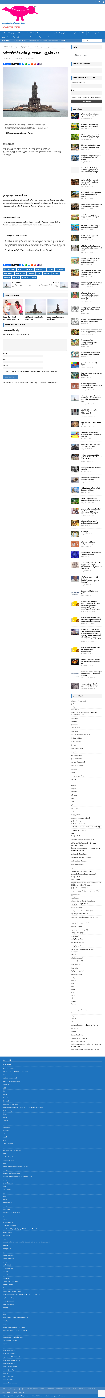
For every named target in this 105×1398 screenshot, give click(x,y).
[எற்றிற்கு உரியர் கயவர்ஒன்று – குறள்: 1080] (35, 307)
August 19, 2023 (86, 482)
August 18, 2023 (86, 503)
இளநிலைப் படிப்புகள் (77, 821)
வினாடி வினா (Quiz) (77, 1035)
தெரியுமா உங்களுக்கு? (93, 33)
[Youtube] (103, 2)
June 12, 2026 (85, 240)
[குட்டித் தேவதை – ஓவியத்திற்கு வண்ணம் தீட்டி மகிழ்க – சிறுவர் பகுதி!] (75, 309)
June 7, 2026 (85, 264)
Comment (6, 338)
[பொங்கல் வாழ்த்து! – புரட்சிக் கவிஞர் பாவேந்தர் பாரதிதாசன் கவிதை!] (75, 285)
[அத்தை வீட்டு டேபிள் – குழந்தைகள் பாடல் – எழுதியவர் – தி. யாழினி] (75, 206)
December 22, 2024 (87, 416)
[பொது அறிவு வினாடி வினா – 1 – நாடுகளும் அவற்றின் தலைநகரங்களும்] (75, 649)
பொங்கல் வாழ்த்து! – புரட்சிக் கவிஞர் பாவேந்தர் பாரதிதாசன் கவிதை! (91, 283)
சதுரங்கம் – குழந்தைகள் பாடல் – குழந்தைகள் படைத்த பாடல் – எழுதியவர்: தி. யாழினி (90, 260)
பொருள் (34, 277)
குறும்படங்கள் (75, 808)
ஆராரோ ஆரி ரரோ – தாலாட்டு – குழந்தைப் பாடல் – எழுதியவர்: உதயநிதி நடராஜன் (90, 182)
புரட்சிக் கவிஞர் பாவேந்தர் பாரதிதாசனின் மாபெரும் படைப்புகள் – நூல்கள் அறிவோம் (91, 385)
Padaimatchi (40, 269)
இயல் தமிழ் (11, 33)
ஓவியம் (73, 805)
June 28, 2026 (85, 186)
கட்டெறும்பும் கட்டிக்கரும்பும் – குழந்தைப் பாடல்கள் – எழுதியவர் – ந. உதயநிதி (91, 434)
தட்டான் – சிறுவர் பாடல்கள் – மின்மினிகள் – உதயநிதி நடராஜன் (90, 499)
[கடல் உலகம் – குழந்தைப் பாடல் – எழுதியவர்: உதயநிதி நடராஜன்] (75, 227)
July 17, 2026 (85, 149)
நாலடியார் (73, 752)
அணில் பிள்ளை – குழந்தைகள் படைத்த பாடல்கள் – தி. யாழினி (90, 216)
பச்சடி (72, 1007)
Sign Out (81, 1389)
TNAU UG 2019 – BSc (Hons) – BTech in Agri (85, 827)
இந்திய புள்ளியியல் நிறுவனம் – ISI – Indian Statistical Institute (84, 844)
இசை (72, 801)
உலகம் (47, 37)
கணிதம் (73, 707)
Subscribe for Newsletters (55, 1389)
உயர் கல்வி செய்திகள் (28, 33)
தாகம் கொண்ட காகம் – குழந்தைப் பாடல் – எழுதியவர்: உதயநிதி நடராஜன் (91, 194)
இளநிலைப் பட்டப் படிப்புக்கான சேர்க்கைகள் (83, 874)
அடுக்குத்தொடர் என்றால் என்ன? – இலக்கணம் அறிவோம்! (91, 489)
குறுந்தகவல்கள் (6, 37)
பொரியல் (73, 1018)
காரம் (72, 986)
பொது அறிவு (82, 33)
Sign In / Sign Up (71, 1389)
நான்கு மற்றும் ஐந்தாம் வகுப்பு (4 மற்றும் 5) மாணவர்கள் (83, 950)
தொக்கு (73, 1004)
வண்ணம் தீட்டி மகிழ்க (77, 961)
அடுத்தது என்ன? (76, 815)
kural (20, 269)
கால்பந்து (73, 1031)
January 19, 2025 (86, 346)
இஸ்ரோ (73, 704)
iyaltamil (11, 269)
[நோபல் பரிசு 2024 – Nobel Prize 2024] (75, 424)
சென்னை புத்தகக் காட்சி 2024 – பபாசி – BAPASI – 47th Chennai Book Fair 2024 (91, 457)
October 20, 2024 (86, 426)
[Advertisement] (35, 172)
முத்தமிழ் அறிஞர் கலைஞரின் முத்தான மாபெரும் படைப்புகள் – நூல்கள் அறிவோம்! (90, 412)
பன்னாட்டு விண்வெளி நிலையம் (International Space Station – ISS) (85, 714)
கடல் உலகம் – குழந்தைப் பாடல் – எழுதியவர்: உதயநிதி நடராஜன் (90, 226)
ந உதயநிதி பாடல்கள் (77, 748)
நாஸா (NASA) (75, 710)
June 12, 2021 (9, 58)
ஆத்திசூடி (74, 721)
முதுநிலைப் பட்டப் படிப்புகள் (78, 830)
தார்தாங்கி (55, 273)
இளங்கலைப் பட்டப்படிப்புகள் (79, 854)
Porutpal (60, 269)
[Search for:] (92, 40)
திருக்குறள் (31, 58)
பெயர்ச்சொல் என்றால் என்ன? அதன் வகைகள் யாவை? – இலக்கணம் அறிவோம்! (91, 673)
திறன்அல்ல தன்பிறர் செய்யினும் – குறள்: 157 (11, 318)
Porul (51, 269)
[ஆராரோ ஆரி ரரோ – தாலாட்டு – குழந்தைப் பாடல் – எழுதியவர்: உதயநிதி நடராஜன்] (75, 182)
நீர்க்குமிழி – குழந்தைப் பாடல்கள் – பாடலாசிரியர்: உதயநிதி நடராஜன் (91, 146)
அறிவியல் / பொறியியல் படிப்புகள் (80, 818)
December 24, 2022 (87, 688)
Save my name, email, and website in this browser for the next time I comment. (31, 371)
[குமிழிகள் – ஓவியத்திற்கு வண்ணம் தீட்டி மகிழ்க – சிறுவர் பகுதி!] (75, 321)
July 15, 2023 (85, 571)
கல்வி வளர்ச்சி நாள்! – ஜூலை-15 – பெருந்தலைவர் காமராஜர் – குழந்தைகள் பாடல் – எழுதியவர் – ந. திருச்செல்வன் (91, 565)
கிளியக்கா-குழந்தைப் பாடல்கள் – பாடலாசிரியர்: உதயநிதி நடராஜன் (90, 136)
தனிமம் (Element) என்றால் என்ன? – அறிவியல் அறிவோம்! (91, 553)
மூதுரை (73, 772)
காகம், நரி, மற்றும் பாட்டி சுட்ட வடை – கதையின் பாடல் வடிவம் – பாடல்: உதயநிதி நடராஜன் (91, 272)
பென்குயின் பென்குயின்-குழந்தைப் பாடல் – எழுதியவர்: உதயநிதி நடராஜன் (91, 157)
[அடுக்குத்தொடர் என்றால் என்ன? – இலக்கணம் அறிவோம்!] (75, 490)
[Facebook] (95, 2)
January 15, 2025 (86, 356)
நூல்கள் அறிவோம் (76, 759)
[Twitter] (99, 2)
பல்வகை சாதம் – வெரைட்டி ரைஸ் (81, 1010)
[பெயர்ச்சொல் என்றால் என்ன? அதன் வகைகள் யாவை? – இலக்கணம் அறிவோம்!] (75, 674)
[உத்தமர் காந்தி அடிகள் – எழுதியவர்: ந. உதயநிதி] (75, 469)
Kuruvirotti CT (20, 58)
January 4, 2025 (86, 390)
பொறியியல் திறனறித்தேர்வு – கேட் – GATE (83, 839)
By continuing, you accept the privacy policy (87, 97)
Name (5, 353)
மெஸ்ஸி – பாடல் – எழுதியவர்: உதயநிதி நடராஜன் (89, 236)
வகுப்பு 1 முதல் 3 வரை (77, 939)
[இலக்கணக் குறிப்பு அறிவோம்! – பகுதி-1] (75, 593)
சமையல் (73, 981)
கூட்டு (72, 992)
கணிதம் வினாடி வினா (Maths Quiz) (82, 911)
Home (3, 33)
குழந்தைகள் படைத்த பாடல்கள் (80, 923)
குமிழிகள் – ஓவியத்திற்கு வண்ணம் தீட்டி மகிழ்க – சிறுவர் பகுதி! (91, 320)
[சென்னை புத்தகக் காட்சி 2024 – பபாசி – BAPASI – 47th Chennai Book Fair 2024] (75, 457)
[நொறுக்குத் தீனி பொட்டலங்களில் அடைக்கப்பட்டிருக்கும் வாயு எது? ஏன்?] (75, 662)
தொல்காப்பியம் (75, 728)
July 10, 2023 (85, 595)
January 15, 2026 (86, 287)
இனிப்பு (73, 983)
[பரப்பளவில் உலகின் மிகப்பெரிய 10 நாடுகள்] (75, 365)
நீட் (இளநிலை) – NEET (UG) (79, 888)
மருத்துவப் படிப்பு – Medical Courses (82, 871)
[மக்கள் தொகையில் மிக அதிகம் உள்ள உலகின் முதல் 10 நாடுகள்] (75, 354)
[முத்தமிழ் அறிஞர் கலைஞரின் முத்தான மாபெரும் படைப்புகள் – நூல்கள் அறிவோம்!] (75, 412)
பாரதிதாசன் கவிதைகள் (78, 762)
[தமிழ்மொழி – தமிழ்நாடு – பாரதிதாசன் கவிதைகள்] (75, 544)
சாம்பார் (73, 995)
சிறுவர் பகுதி (16, 37)
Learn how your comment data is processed (43, 382)
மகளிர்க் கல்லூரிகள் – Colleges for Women (84, 1025)
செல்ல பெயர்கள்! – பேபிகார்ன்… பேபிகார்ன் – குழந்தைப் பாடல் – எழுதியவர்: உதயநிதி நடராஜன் (90, 169)
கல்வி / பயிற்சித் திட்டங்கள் (79, 861)
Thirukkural (20, 273)
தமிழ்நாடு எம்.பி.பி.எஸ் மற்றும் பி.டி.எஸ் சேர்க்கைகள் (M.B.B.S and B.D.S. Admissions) (86, 884)
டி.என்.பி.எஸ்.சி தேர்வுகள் (78, 1041)
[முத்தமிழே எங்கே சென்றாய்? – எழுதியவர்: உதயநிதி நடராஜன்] (75, 523)
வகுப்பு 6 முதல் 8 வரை (77, 946)
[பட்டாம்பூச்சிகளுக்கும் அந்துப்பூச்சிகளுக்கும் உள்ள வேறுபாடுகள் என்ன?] (75, 342)
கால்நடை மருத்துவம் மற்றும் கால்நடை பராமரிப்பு (85, 891)
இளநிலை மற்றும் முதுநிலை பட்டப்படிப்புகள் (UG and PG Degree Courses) (86, 849)
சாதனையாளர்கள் (76, 868)
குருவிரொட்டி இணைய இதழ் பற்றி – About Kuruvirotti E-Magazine (26, 1389)
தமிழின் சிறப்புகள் (76, 741)
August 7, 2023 (86, 525)
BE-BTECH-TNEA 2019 (78, 824)
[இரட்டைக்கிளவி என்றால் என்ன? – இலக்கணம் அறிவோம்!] (75, 480)
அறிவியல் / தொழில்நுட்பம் (60, 33)
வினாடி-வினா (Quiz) (77, 974)
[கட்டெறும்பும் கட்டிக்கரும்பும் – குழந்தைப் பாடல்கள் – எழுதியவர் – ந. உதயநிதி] (75, 435)
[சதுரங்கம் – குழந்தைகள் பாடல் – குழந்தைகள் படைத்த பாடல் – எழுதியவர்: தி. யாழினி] (75, 260)
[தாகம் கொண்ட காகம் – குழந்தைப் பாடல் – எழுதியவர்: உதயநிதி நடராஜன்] (75, 194)
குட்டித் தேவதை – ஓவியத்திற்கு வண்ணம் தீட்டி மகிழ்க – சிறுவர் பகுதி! (90, 309)
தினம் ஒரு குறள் (76, 964)
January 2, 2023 (86, 641)
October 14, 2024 (86, 438)
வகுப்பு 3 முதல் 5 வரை (77, 942)
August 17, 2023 (86, 515)
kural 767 (29, 269)
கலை (23, 37)
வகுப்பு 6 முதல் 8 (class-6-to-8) (80, 904)
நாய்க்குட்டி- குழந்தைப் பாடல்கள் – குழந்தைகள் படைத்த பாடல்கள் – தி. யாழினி (91, 248)
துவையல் (73, 1001)
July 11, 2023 (85, 585)
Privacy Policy (6, 1392)
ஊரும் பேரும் (74, 731)
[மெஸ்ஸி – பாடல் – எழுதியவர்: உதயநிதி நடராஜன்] (75, 238)
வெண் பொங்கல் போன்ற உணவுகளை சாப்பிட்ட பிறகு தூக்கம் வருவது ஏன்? (91, 331)
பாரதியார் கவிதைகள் (77, 766)
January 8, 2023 (86, 623)
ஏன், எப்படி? (72, 33)
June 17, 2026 (85, 219)
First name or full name (78, 83)
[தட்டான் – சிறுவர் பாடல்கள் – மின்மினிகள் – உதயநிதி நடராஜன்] (75, 501)
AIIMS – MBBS (76, 880)
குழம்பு (73, 989)
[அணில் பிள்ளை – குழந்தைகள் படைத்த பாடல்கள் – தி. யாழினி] (75, 217)
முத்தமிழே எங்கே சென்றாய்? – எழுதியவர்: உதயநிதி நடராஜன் (90, 522)
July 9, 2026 (85, 162)
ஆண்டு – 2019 (75, 836)
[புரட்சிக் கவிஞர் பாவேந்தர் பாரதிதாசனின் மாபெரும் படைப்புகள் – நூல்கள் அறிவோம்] (75, 386)
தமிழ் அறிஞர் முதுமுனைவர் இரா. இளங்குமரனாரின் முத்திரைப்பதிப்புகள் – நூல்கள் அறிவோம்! (90, 579)
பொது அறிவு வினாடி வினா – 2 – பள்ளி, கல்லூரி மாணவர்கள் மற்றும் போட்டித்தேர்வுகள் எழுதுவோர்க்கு (91, 619)
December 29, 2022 (87, 665)
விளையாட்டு (74, 1029)
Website (5, 365)
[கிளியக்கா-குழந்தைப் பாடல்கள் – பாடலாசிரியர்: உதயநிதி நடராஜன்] (75, 137)
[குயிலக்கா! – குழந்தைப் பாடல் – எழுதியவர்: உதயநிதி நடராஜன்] (75, 126)
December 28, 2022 (87, 678)
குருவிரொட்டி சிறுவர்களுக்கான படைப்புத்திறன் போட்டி (85, 918)
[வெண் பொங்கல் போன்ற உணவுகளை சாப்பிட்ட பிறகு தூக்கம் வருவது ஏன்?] (75, 332)
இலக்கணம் (74, 725)
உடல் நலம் (40, 37)
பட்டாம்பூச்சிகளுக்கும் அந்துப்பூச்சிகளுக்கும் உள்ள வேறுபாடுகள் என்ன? (89, 342)
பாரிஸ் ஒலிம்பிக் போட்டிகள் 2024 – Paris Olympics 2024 (91, 445)
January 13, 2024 (86, 461)
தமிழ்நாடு (73, 789)
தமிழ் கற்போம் (75, 936)
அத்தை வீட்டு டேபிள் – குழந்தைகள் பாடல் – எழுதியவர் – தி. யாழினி (91, 205)
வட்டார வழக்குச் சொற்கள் (78, 776)
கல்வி (18, 33)
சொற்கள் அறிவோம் (77, 738)
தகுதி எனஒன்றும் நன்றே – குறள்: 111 (56, 318)
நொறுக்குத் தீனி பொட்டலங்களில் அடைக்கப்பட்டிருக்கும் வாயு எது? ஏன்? (90, 661)
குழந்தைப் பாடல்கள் (76, 926)
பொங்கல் (73, 1013)
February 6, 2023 (86, 611)
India (72, 833)
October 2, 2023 (86, 471)
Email (5, 359)
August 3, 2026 (86, 118)
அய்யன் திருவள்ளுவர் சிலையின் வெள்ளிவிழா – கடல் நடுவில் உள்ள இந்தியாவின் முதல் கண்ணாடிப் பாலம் (90, 398)
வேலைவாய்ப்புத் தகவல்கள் (43, 33)
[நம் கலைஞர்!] (75, 534)
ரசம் (72, 1021)
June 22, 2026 (85, 208)
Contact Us (91, 1389)
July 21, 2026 (85, 139)
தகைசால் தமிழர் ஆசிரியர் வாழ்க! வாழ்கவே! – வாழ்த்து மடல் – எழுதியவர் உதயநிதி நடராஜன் (90, 511)
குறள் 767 (46, 273)
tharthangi (8, 273)
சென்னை (74, 791)
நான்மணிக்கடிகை (76, 755)
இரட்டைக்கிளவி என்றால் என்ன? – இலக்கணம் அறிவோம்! (91, 478)
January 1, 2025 (86, 404)
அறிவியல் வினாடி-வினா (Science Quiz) (83, 901)
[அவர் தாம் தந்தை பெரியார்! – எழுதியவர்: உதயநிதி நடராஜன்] (75, 686)
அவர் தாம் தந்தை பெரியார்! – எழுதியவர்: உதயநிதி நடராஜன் (89, 685)
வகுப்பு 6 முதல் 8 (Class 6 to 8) (80, 914)
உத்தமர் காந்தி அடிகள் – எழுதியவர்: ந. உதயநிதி (91, 468)
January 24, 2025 (86, 313)
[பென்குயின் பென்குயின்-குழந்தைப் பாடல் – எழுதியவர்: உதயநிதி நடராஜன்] (75, 158)
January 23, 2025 (86, 323)
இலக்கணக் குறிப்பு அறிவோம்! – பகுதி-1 (90, 592)
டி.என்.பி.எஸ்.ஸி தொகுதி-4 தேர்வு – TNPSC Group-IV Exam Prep (86, 1045)
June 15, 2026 (85, 229)
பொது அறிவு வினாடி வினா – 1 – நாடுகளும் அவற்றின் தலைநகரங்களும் (90, 649)
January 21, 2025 (86, 334)
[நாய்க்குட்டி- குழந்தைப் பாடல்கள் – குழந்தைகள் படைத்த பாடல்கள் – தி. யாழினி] (75, 248)
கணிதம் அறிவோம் (76, 907)
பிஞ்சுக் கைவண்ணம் (77, 958)
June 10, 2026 (85, 252)
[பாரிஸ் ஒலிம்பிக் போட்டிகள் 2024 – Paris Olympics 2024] (75, 447)
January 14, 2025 (86, 377)
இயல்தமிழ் (31, 273)
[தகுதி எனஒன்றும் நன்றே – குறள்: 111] (57, 307)
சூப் (72, 998)
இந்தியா (73, 786)
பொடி (72, 1016)
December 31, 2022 (87, 653)
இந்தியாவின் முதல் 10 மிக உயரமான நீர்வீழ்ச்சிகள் (91, 374)
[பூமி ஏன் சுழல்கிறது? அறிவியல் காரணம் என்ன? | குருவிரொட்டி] (75, 116)
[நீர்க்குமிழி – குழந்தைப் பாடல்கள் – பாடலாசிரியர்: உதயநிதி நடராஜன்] (75, 147)
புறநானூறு (74, 769)
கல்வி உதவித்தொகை (77, 864)
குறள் (39, 273)
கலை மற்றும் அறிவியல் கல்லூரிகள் (81, 857)
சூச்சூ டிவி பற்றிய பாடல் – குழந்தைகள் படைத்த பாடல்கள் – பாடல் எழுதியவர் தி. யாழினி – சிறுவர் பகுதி (90, 296)
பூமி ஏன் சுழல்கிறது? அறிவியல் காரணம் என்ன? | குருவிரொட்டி (90, 115)
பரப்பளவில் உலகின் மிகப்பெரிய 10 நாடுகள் (90, 364)
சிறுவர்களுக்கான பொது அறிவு (80, 930)
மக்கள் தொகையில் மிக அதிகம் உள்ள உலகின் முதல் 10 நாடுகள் (90, 353)
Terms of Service (19, 1392)
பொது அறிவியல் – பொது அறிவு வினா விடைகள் (85, 1049)
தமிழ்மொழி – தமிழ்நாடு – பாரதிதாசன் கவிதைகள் (88, 543)
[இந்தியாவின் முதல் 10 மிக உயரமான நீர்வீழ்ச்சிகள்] (75, 375)
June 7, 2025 (85, 301)
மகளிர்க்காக (31, 37)
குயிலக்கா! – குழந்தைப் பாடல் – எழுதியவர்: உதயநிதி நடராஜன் (90, 125)
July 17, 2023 (85, 556)
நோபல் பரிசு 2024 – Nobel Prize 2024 (91, 423)
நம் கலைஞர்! (84, 531)
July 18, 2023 (85, 546)
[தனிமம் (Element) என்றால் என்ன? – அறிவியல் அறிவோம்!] (75, 554)
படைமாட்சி (16, 277)
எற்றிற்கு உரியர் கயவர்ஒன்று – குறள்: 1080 (35, 318)
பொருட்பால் (25, 277)
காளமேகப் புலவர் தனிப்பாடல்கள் (80, 734)
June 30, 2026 (85, 174)
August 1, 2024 (86, 449)
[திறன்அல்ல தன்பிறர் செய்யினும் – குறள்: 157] (13, 307)
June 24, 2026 (85, 198)
